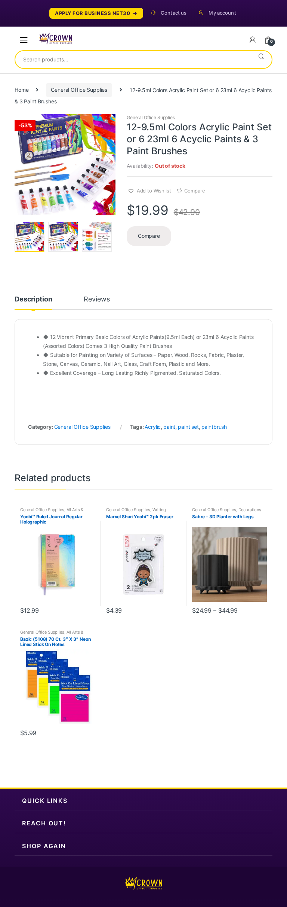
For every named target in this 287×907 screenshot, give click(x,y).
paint (169, 427)
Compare (194, 191)
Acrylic (153, 427)
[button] (107, 123)
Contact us (173, 13)
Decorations (249, 509)
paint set (188, 427)
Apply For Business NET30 (92, 13)
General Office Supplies (79, 90)
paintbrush (214, 427)
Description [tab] (33, 299)
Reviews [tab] (96, 299)
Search (261, 59)
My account (222, 13)
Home (21, 90)
